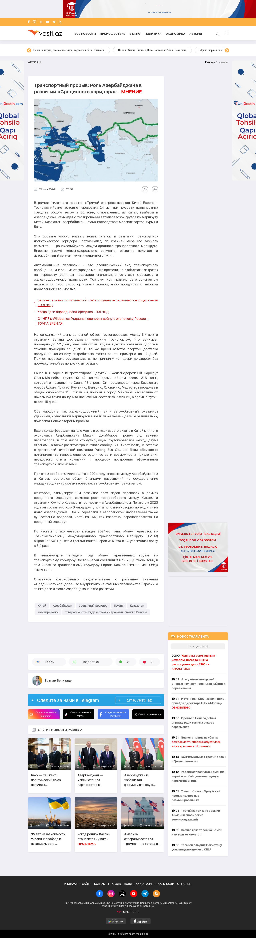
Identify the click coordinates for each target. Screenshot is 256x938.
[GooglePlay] (116, 921)
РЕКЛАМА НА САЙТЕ (77, 883)
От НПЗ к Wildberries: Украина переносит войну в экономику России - (93, 321)
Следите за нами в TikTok (80, 714)
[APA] (128, 912)
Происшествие (112, 34)
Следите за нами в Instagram (46, 714)
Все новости (85, 34)
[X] (122, 894)
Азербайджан (62, 605)
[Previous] (29, 50)
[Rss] (60, 22)
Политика (153, 34)
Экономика (175, 34)
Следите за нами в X (149, 714)
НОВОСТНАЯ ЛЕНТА (193, 636)
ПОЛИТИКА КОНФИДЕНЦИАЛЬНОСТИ (149, 883)
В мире (135, 34)
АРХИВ (116, 883)
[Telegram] (53, 22)
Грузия (118, 605)
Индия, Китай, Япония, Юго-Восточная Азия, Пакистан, (152, 50)
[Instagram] (34, 22)
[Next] (227, 50)
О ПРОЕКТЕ (184, 883)
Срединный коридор (93, 605)
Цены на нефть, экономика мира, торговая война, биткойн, (69, 50)
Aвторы (195, 34)
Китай (42, 605)
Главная (210, 62)
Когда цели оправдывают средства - (73, 312)
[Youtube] (47, 22)
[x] (41, 22)
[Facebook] (29, 22)
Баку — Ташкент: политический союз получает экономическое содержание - (98, 302)
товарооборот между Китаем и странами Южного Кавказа (106, 612)
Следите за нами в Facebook (115, 714)
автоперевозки (48, 612)
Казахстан (137, 605)
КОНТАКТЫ (101, 883)
